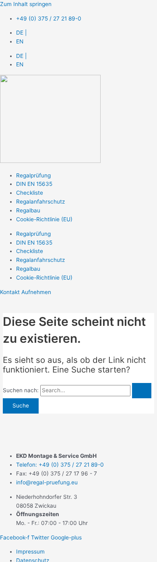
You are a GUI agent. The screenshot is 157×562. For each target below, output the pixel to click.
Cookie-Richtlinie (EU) (44, 219)
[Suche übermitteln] (141, 390)
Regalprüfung (33, 175)
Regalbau (28, 210)
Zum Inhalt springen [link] (26, 4)
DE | (21, 32)
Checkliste (29, 192)
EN (19, 41)
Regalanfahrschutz (40, 201)
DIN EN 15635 (34, 184)
